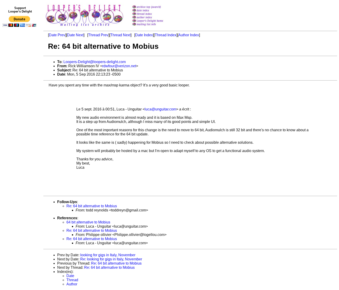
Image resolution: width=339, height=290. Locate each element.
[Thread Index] (153, 14)
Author (71, 284)
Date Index (144, 35)
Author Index (188, 35)
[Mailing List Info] (153, 27)
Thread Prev (98, 35)
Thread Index (165, 35)
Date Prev (57, 35)
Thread (72, 280)
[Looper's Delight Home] (153, 21)
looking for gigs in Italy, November (107, 255)
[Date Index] (153, 11)
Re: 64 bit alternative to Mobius (91, 206)
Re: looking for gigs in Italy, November (111, 259)
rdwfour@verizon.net (119, 66)
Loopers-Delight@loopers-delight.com (94, 62)
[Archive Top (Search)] (153, 7)
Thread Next (120, 35)
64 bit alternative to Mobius (88, 222)
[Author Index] (153, 18)
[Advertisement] (20, 124)
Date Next (75, 35)
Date (70, 276)
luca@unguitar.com (160, 109)
